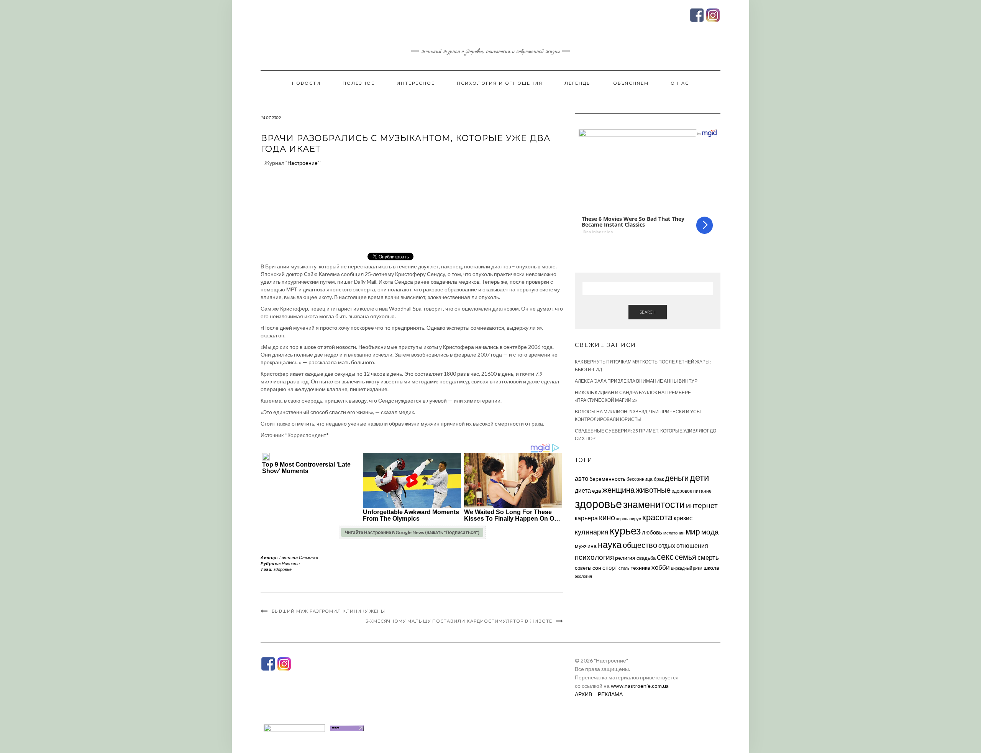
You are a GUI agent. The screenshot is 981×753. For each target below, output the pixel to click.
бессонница (640, 479)
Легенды (577, 83)
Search (648, 311)
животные (653, 489)
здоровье (283, 569)
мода (710, 531)
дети (699, 477)
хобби (660, 567)
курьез (625, 530)
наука (610, 544)
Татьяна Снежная (298, 557)
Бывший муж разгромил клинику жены (328, 611)
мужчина (586, 546)
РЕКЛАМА (610, 694)
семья (685, 556)
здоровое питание (692, 491)
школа (711, 567)
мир (693, 531)
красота (657, 517)
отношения (692, 545)
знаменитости (654, 504)
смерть (708, 557)
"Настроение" (302, 162)
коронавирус (628, 518)
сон (596, 567)
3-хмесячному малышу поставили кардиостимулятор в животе (459, 621)
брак (659, 479)
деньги (677, 477)
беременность (607, 478)
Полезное (359, 83)
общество (640, 544)
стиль (624, 568)
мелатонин (673, 532)
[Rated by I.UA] (294, 727)
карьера (586, 517)
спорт (609, 567)
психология (594, 556)
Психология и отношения (500, 83)
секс (665, 557)
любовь (652, 532)
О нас (680, 83)
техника (640, 567)
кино (607, 517)
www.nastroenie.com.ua (640, 685)
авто (581, 478)
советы (583, 568)
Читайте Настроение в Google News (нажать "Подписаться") (412, 532)
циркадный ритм (686, 568)
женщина (618, 489)
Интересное (416, 83)
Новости (306, 83)
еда (596, 490)
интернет (702, 505)
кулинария (592, 532)
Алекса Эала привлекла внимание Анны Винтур (636, 381)
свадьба (646, 558)
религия (625, 558)
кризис (683, 517)
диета (583, 490)
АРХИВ (583, 694)
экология (583, 576)
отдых (666, 545)
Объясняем (631, 83)
